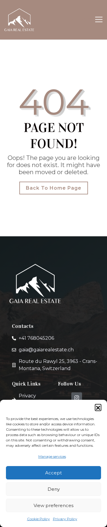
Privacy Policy (65, 519)
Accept (53, 473)
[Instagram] (76, 397)
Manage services (52, 456)
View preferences (53, 505)
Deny (54, 489)
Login (84, 19)
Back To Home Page (53, 188)
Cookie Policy (38, 519)
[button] (98, 407)
